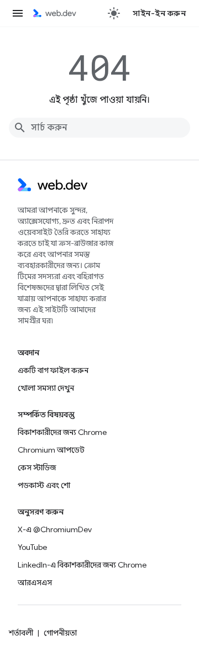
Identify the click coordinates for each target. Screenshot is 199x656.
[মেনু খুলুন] (18, 13)
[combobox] (99, 128)
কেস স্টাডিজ (37, 468)
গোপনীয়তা (60, 632)
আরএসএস (35, 582)
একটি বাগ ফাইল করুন (53, 370)
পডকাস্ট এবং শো (44, 485)
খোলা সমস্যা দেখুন (46, 388)
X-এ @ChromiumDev (55, 529)
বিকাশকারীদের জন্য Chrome (62, 432)
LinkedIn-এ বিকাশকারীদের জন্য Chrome (82, 565)
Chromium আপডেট (51, 450)
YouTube (32, 547)
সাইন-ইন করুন (159, 13)
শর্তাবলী (21, 632)
